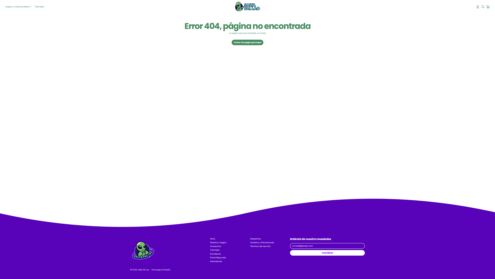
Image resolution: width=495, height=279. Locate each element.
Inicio (212, 238)
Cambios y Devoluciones (262, 242)
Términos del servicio (260, 246)
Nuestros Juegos (218, 242)
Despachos (255, 238)
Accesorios (215, 246)
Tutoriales (39, 6)
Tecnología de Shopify (160, 270)
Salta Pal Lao (143, 270)
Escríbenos (215, 254)
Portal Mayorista (218, 257)
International (216, 261)
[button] (483, 7)
